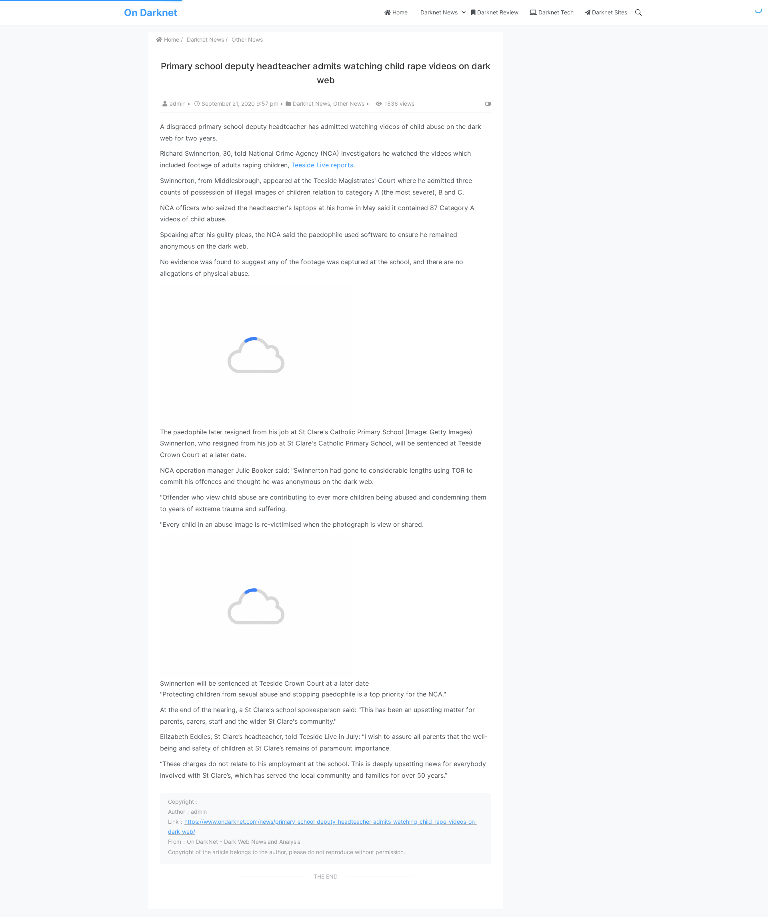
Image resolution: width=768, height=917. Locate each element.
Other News (247, 39)
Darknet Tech (555, 12)
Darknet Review (497, 12)
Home (399, 12)
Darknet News (438, 12)
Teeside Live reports (322, 165)
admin (178, 103)
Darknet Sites (608, 12)
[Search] (638, 12)
